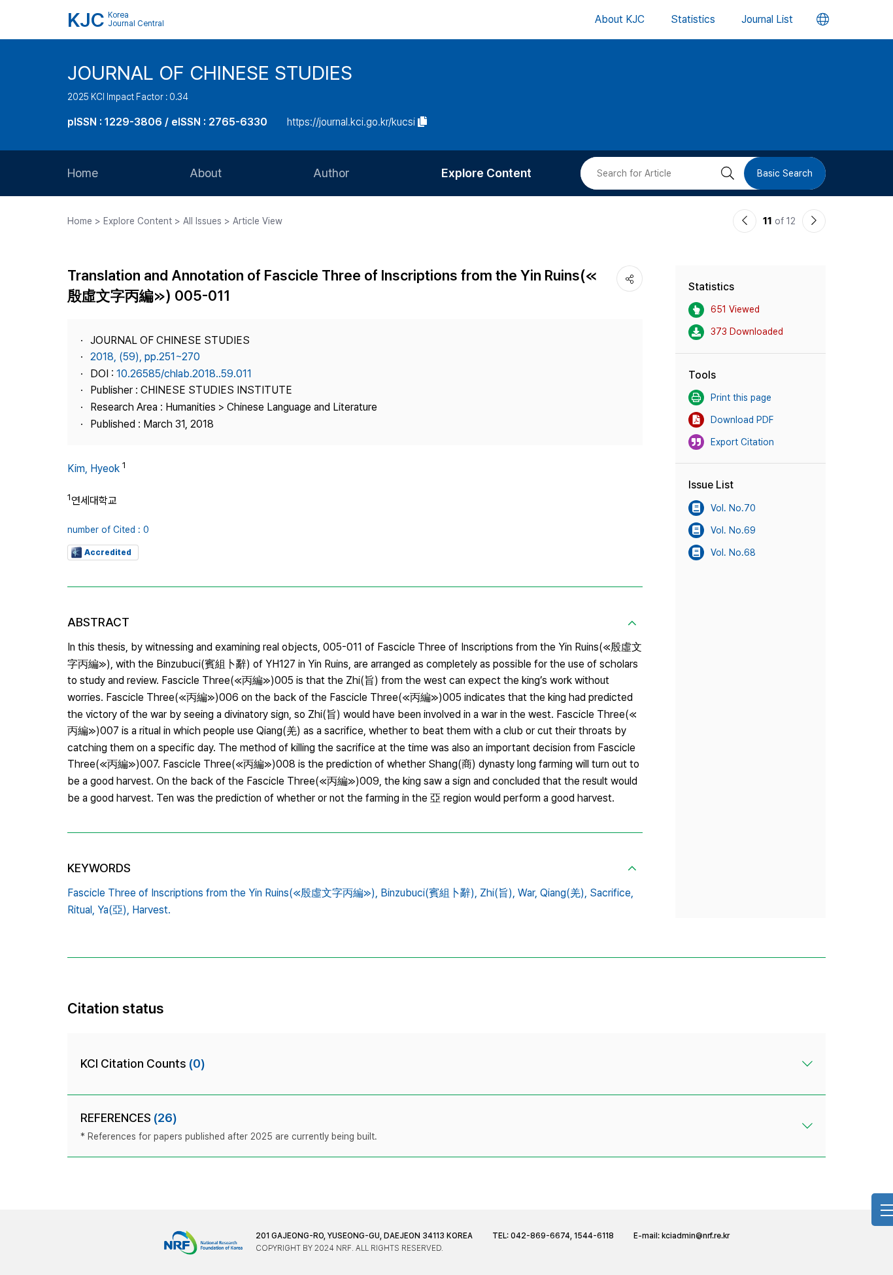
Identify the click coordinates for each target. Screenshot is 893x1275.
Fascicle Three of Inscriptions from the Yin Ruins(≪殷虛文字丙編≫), (222, 893)
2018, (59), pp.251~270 (145, 356)
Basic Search (785, 173)
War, (527, 893)
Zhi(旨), (497, 893)
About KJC (620, 19)
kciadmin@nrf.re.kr (696, 1235)
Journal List (767, 19)
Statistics (693, 19)
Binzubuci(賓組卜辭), (428, 893)
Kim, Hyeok (93, 468)
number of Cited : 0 (108, 529)
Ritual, (81, 910)
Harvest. (151, 910)
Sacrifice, (611, 893)
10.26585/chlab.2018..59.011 (184, 373)
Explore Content (486, 173)
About (206, 173)
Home (82, 173)
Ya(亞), (113, 910)
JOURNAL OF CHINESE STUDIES (209, 72)
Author (331, 173)
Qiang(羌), (563, 893)
